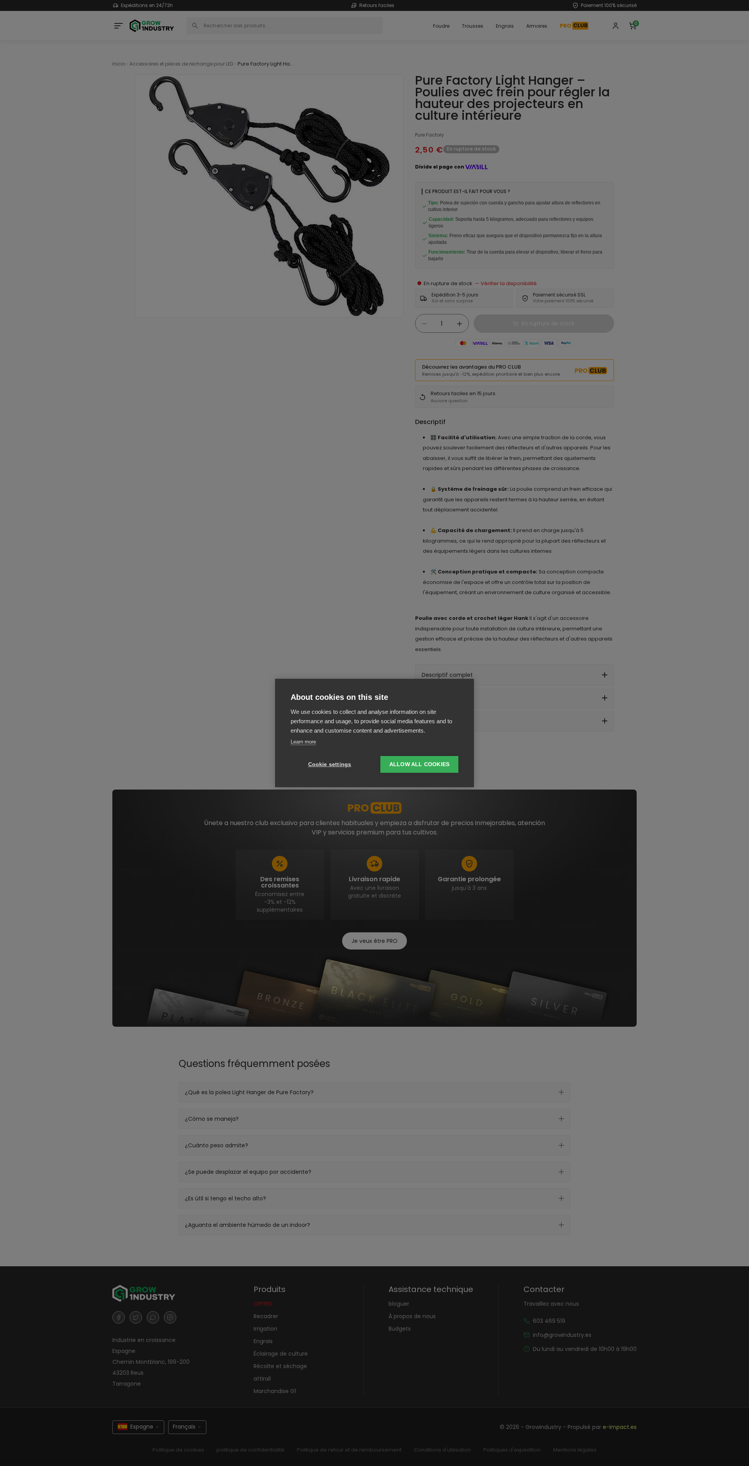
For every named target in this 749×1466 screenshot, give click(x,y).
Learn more (303, 742)
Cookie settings (329, 764)
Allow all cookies (419, 764)
